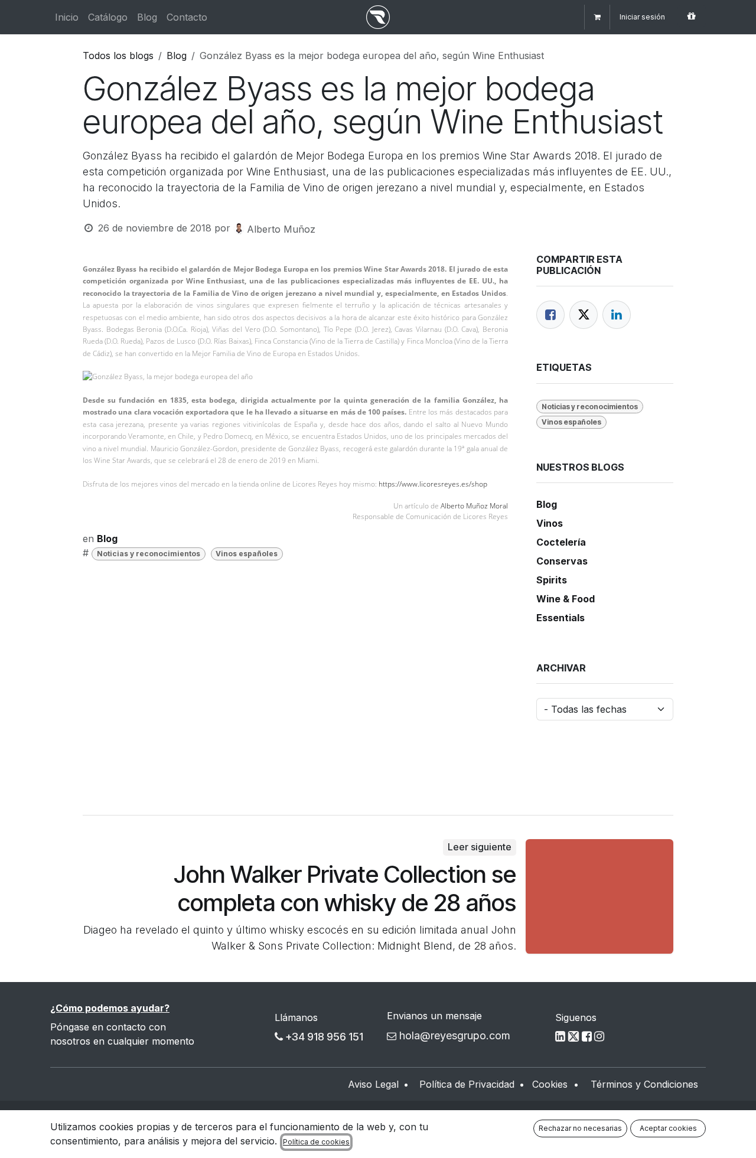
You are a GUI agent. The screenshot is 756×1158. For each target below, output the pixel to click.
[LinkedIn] (616, 315)
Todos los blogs (118, 55)
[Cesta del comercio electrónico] (597, 17)
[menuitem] (66, 17)
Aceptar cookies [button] (668, 1128)
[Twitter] (583, 315)
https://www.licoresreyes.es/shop (433, 484)
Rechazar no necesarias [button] (580, 1128)
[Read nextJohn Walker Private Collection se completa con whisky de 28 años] (599, 896)
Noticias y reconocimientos (148, 553)
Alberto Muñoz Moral (474, 506)
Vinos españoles (247, 553)
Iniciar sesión (642, 16)
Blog (177, 55)
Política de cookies (316, 1141)
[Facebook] (550, 315)
